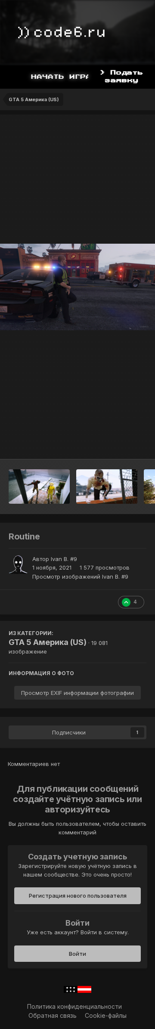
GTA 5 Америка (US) (48, 642)
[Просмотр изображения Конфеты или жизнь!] (39, 486)
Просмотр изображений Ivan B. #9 (80, 576)
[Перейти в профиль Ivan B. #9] (18, 564)
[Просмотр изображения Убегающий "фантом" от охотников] (106, 486)
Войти (77, 953)
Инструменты (116, 443)
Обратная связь (52, 1015)
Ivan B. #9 (64, 558)
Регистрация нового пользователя (78, 895)
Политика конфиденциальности (74, 1006)
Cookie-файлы (106, 1015)
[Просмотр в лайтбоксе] (77, 287)
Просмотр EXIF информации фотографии (77, 692)
